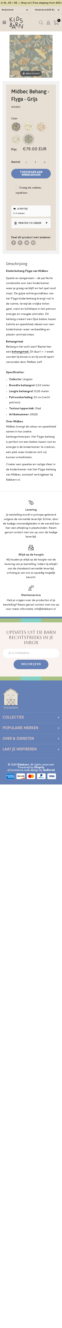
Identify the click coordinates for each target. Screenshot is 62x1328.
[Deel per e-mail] (33, 242)
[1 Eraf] (26, 162)
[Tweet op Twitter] (26, 242)
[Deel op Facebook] (13, 242)
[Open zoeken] (41, 23)
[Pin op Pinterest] (20, 242)
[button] (16, 127)
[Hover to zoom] (31, 56)
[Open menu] (4, 22)
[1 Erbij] (44, 162)
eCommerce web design (23, 770)
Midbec (16, 107)
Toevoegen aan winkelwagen (31, 173)
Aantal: (15, 162)
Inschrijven (31, 664)
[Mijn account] (48, 23)
